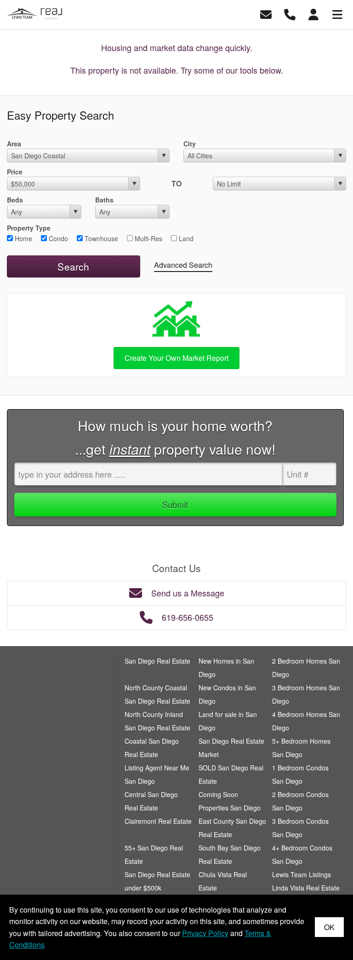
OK (329, 927)
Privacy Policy (205, 933)
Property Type (29, 227)
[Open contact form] (266, 13)
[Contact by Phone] (290, 13)
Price (15, 171)
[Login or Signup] (313, 13)
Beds (15, 199)
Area (14, 143)
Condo (57, 238)
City (189, 143)
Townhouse (100, 238)
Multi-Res (147, 238)
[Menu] (337, 13)
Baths (104, 199)
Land (185, 238)
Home (22, 238)
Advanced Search (183, 265)
